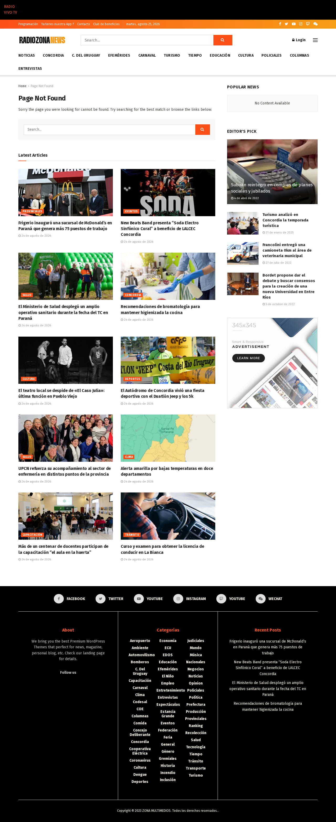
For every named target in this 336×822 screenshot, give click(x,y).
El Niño (168, 676)
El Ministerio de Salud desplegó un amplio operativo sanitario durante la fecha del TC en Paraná (63, 312)
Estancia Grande (167, 713)
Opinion (196, 683)
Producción (196, 711)
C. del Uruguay (86, 55)
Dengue (140, 774)
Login (300, 40)
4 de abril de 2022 (246, 198)
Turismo (172, 55)
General (168, 744)
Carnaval (147, 55)
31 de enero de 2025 (279, 232)
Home (22, 86)
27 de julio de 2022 (278, 262)
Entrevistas (30, 68)
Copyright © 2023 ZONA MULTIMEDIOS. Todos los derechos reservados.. (167, 811)
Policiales (271, 55)
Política (195, 697)
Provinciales (32, 211)
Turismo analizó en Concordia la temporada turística (285, 220)
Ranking (196, 726)
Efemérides (119, 55)
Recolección (195, 733)
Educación (220, 55)
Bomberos (140, 662)
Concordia (53, 55)
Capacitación (32, 535)
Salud (27, 295)
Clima (129, 457)
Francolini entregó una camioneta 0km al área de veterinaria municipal (287, 250)
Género (167, 751)
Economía (167, 641)
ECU (168, 648)
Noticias (26, 55)
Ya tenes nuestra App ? (57, 24)
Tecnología (195, 747)
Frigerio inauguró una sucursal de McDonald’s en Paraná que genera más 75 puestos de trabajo (267, 647)
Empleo (167, 683)
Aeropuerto (140, 641)
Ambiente (140, 648)
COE (140, 709)
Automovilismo (142, 655)
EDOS (168, 655)
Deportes (132, 379)
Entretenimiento (170, 690)
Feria (168, 737)
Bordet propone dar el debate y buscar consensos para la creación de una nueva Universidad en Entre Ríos (288, 286)
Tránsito (132, 535)
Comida (139, 723)
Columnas (299, 55)
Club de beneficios (106, 24)
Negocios (195, 669)
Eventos (131, 211)
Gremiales (168, 758)
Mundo (196, 648)
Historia (168, 765)
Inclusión (168, 780)
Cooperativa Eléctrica (140, 751)
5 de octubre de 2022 (280, 304)
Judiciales (195, 641)
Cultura (246, 55)
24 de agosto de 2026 (36, 235)
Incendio (167, 773)
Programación (28, 24)
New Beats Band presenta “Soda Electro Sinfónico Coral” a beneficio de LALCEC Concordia (160, 228)
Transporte (196, 768)
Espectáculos (168, 704)
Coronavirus (140, 760)
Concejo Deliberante (140, 732)
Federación (167, 730)
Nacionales (195, 662)
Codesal (140, 702)
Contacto (83, 24)
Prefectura (195, 704)
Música (196, 655)
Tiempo (195, 55)
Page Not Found (42, 86)
